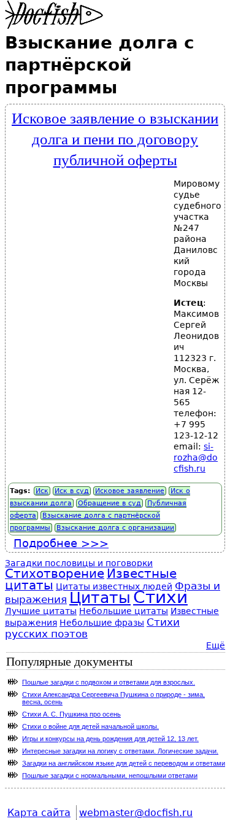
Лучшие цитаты (41, 611)
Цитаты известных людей (114, 586)
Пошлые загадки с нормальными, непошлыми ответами (109, 775)
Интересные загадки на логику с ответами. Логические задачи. (120, 751)
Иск (42, 491)
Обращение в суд (109, 503)
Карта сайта (39, 813)
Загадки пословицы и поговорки (79, 563)
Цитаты (100, 598)
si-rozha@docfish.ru (196, 457)
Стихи (160, 597)
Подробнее (61, 543)
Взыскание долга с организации (115, 528)
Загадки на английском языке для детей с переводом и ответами (123, 763)
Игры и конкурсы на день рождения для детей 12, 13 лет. (110, 738)
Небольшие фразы (101, 623)
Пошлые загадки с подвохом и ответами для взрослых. (108, 682)
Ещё (215, 645)
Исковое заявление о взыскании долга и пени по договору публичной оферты (115, 138)
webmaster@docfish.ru (136, 813)
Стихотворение (54, 574)
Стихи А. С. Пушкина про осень (71, 714)
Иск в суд (72, 491)
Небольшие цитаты (123, 611)
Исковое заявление (129, 491)
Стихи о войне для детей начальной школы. (90, 726)
